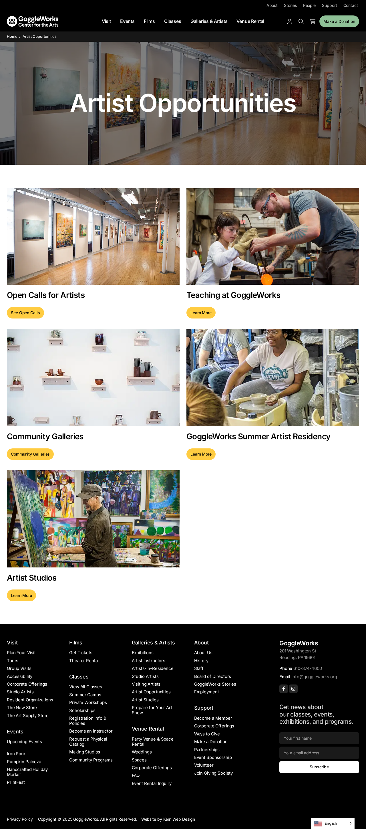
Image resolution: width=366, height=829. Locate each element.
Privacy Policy (20, 819)
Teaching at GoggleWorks (233, 295)
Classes (172, 21)
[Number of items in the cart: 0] (312, 21)
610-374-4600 (307, 668)
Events (127, 21)
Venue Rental (250, 21)
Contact (350, 5)
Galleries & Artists (209, 21)
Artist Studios (32, 578)
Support (329, 5)
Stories (290, 5)
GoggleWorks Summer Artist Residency (258, 436)
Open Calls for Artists (46, 295)
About (272, 5)
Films (149, 21)
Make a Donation (339, 21)
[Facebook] (283, 688)
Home (12, 36)
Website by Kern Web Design (168, 819)
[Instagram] (293, 688)
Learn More (201, 312)
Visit (106, 21)
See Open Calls (25, 312)
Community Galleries (45, 436)
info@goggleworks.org (314, 676)
